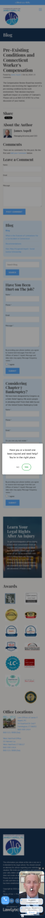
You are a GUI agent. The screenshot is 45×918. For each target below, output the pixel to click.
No (17, 467)
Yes (26, 467)
